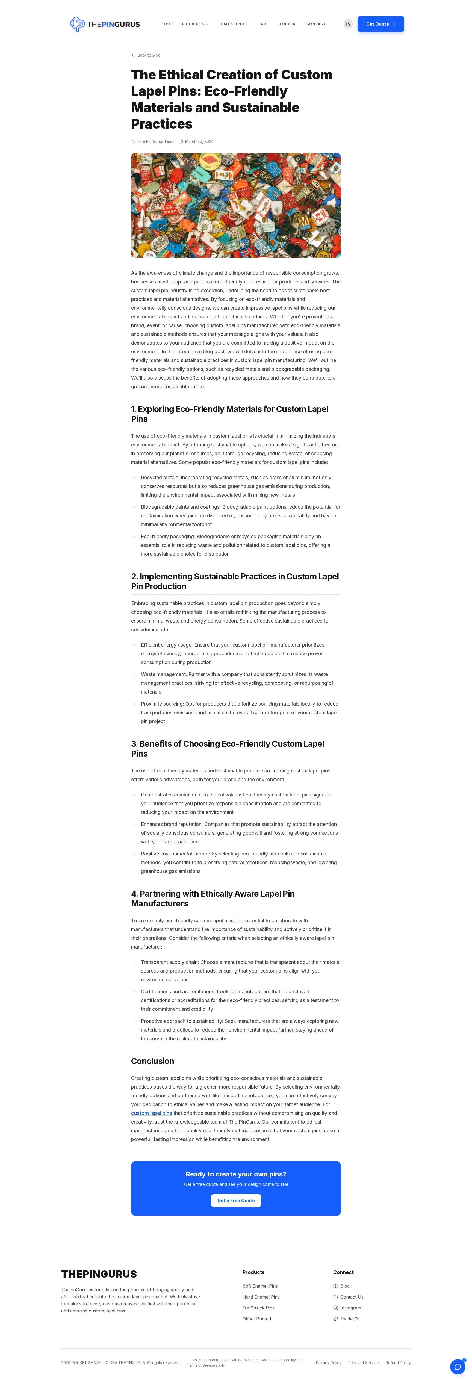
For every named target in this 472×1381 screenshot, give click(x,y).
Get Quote (377, 24)
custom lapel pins (151, 1113)
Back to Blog (149, 55)
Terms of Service (201, 1365)
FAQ (262, 24)
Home (165, 24)
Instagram (350, 1308)
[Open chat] (457, 1366)
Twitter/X (349, 1318)
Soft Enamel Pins (260, 1286)
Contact (316, 24)
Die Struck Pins (259, 1308)
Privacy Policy (284, 1360)
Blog (345, 1286)
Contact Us (352, 1297)
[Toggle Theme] (348, 24)
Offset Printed (257, 1318)
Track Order (234, 24)
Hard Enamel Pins (261, 1297)
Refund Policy (398, 1362)
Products (193, 24)
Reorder (286, 24)
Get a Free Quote (236, 1200)
